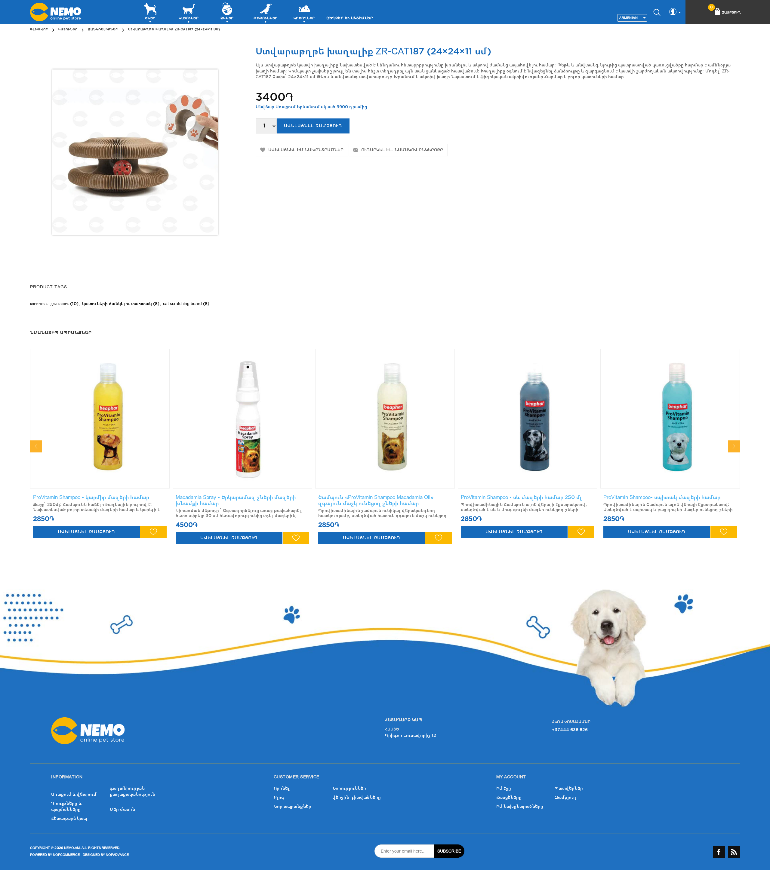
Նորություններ (349, 788)
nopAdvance (117, 854)
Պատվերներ (569, 788)
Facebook (719, 852)
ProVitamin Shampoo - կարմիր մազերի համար (91, 497)
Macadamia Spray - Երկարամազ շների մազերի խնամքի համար (236, 500)
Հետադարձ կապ (69, 818)
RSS (734, 852)
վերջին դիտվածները (356, 797)
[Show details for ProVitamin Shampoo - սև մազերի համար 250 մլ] (527, 418)
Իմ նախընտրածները (519, 806)
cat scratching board (182, 304)
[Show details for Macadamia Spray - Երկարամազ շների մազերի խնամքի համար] (242, 418)
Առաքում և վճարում (74, 794)
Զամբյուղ (566, 797)
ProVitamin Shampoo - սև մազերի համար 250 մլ (521, 497)
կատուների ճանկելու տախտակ (117, 304)
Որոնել (282, 788)
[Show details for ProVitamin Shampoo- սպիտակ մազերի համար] (670, 418)
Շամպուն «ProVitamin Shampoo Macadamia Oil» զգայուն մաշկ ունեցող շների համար (375, 500)
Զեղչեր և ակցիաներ (349, 18)
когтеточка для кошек (49, 304)
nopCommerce (66, 854)
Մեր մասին (122, 809)
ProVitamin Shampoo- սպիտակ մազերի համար (661, 497)
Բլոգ (279, 797)
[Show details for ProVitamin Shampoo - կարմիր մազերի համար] (99, 418)
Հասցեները (509, 797)
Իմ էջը (503, 788)
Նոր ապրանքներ (292, 806)
